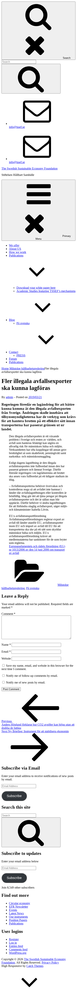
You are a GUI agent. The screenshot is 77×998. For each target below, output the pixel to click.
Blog (12, 319)
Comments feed (18, 949)
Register (14, 939)
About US (15, 248)
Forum (13, 358)
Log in (13, 942)
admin (9, 397)
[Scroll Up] (29, 994)
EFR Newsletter (18, 906)
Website (6, 658)
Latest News (16, 913)
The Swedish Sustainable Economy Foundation (29, 168)
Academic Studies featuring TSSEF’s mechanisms (46, 291)
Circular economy (19, 903)
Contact (13, 352)
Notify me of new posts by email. (25, 682)
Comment (8, 613)
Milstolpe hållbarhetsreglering (27, 368)
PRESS (20, 355)
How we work (17, 252)
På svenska (23, 323)
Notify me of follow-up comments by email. (32, 675)
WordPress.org (17, 952)
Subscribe (14, 796)
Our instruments (18, 916)
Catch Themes (34, 966)
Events (13, 910)
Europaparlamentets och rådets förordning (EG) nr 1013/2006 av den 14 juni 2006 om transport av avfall (37, 550)
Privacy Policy (50, 962)
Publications (16, 362)
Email (6, 651)
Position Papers (18, 920)
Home (5, 368)
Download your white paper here (36, 287)
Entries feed (16, 946)
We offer (14, 245)
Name (6, 644)
